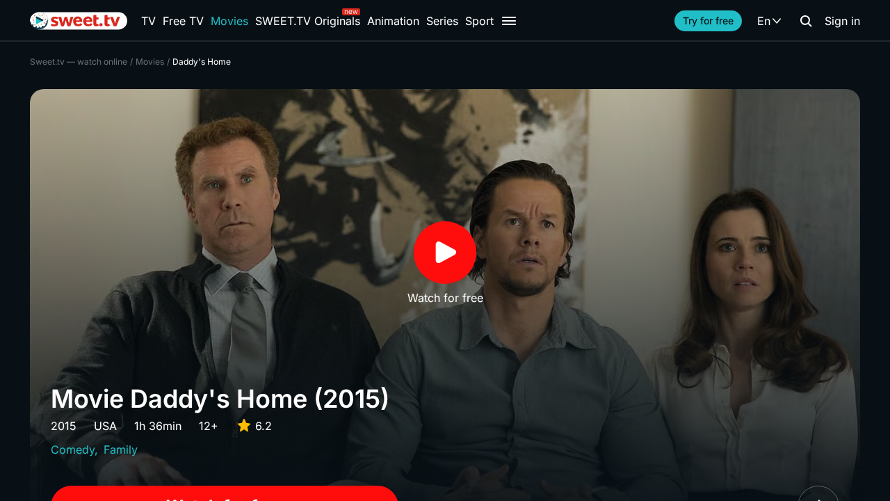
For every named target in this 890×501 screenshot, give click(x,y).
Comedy (73, 449)
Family (121, 449)
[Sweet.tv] (78, 21)
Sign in (842, 21)
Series (442, 21)
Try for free (708, 20)
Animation (393, 21)
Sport (479, 21)
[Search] (806, 21)
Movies (229, 21)
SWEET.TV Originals (307, 21)
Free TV (183, 21)
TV (148, 21)
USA (105, 426)
